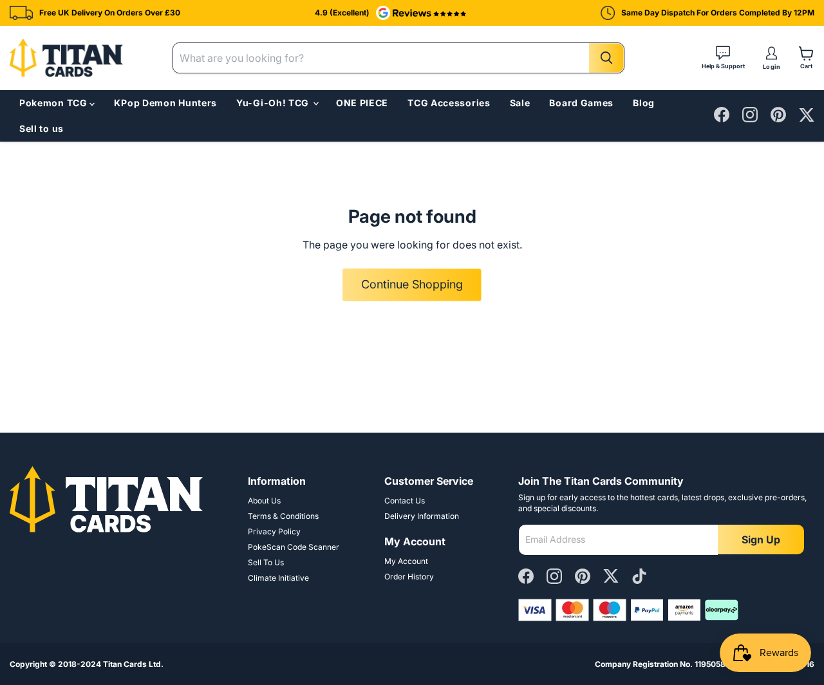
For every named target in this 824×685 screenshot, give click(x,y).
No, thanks (495, 498)
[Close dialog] (645, 234)
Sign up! (495, 433)
